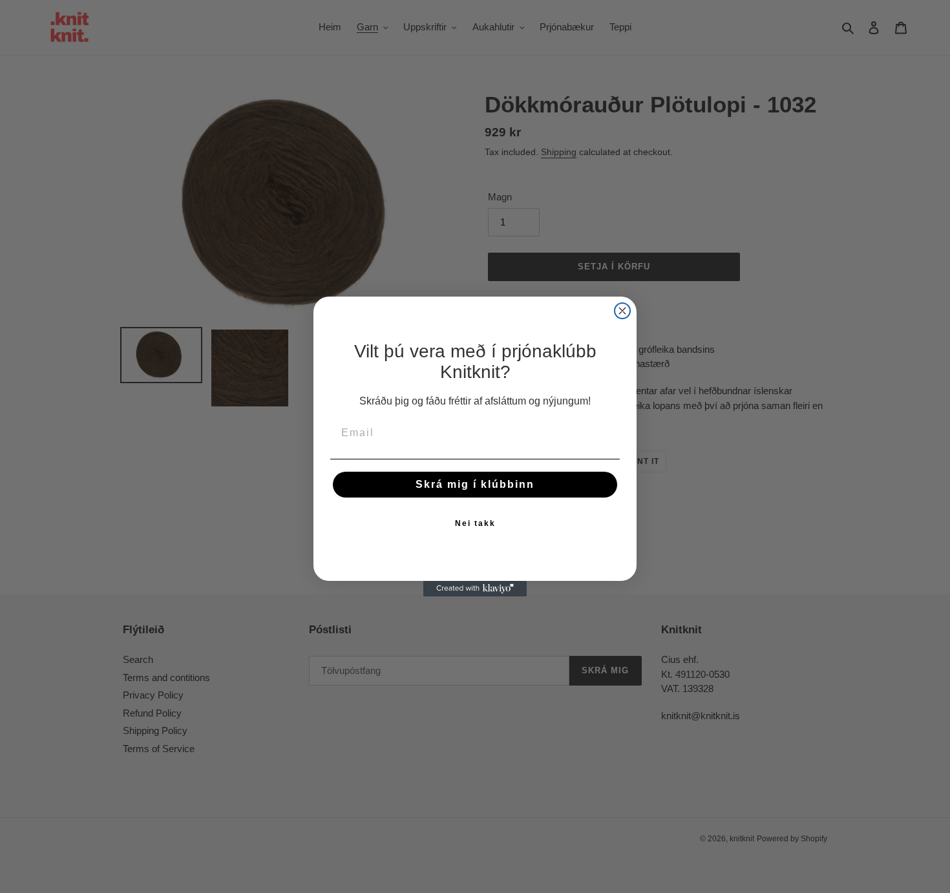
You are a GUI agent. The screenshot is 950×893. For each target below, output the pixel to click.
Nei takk (475, 523)
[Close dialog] (622, 311)
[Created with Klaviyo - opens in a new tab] (475, 588)
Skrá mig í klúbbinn (475, 484)
